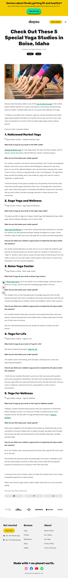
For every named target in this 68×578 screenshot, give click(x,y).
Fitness (26, 535)
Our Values (48, 535)
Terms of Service (50, 548)
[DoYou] (34, 22)
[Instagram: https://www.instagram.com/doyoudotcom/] (26, 568)
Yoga (25, 531)
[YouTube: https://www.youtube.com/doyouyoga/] (36, 568)
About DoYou (49, 531)
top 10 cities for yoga (44, 104)
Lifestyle (30, 54)
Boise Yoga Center (13, 282)
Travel (38, 54)
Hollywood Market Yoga (13, 150)
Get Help (47, 539)
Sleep (26, 544)
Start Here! (55, 22)
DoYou (26, 49)
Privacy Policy (49, 544)
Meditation (28, 539)
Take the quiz (34, 11)
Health (26, 548)
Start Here (9, 531)
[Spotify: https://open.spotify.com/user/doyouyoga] (42, 568)
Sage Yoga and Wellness (13, 230)
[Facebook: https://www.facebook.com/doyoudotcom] (31, 568)
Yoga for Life (32, 349)
